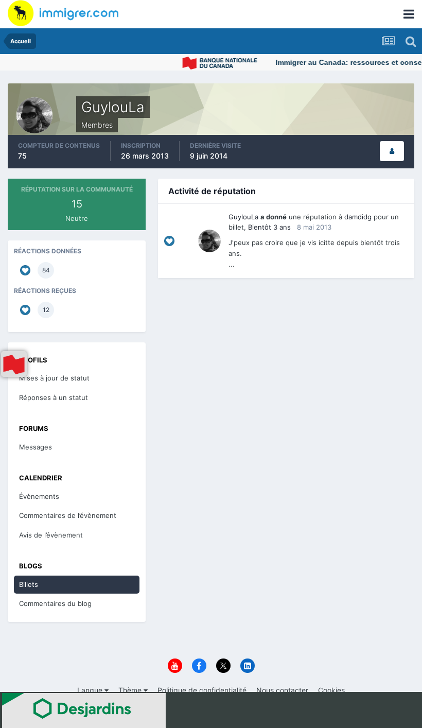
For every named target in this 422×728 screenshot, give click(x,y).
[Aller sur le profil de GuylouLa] (209, 241)
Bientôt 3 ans (269, 227)
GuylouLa (243, 217)
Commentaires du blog (55, 603)
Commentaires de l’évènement (67, 515)
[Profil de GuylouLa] (392, 151)
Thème (131, 690)
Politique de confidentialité (202, 690)
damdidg (358, 217)
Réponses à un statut (53, 397)
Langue (90, 690)
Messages (35, 447)
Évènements (39, 496)
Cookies (331, 690)
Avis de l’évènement (51, 535)
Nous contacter (282, 690)
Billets (28, 584)
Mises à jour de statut (54, 378)
